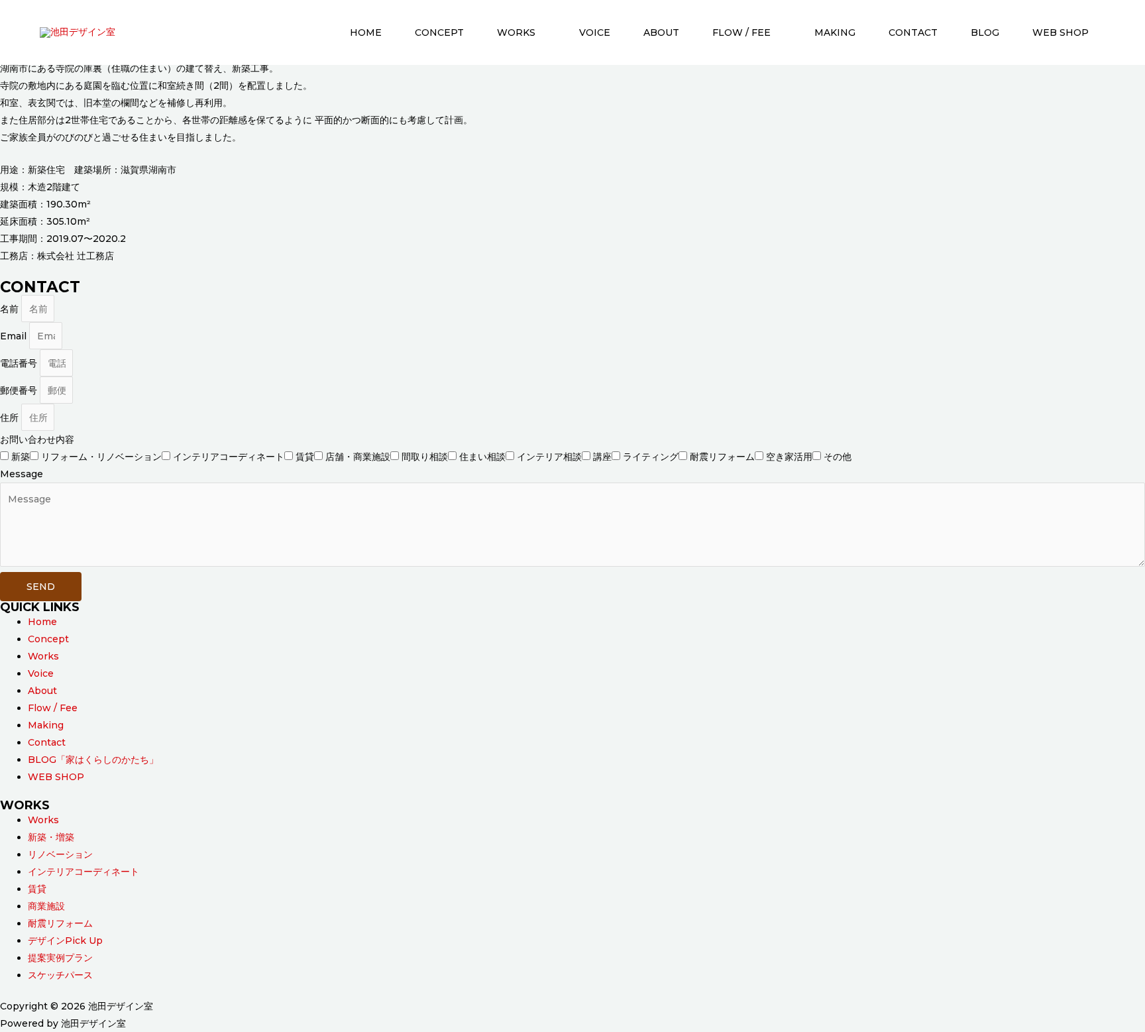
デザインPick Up (65, 940)
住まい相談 (482, 457)
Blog (985, 32)
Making (834, 32)
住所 (10, 418)
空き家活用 (789, 457)
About (661, 32)
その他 (837, 457)
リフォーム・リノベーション (101, 457)
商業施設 (46, 906)
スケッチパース (60, 975)
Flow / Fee (741, 32)
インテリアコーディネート (228, 457)
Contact (913, 32)
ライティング (651, 457)
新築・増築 (51, 837)
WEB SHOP (1060, 32)
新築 (20, 457)
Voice (594, 32)
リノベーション (60, 854)
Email (14, 336)
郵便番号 (20, 390)
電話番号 (20, 363)
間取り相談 (425, 457)
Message (21, 474)
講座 (602, 457)
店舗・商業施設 (357, 457)
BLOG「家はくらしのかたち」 (93, 760)
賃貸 (305, 457)
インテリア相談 (549, 457)
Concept (439, 32)
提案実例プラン (60, 958)
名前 (10, 309)
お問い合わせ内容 (37, 439)
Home (366, 32)
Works (516, 32)
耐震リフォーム (722, 457)
